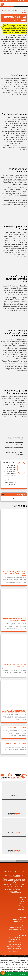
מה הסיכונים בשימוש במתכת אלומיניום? (14, 448)
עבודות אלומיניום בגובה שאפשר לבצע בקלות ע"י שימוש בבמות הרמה (14, 573)
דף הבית (25, 10)
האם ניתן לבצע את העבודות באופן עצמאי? (14, 453)
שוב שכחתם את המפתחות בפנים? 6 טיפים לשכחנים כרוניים (14, 711)
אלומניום (14, 795)
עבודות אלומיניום (16, 10)
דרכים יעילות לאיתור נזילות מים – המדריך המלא (15, 665)
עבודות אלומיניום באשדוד (17, 727)
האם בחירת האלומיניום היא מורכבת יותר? (14, 443)
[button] (2, 4)
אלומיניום (14, 814)
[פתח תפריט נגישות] (3, 973)
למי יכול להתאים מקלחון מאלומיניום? (15, 439)
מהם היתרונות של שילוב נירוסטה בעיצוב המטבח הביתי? (14, 620)
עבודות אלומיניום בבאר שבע (16, 743)
